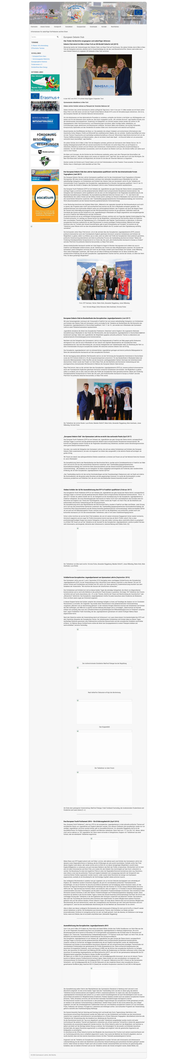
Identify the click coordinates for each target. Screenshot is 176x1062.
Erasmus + (45, 96)
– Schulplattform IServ (38, 56)
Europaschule (81, 27)
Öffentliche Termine (37, 48)
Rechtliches (115, 27)
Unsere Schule (45, 27)
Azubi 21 (45, 175)
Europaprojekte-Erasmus (39, 62)
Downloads (93, 27)
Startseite (34, 27)
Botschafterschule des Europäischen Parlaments (45, 122)
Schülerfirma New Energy (39, 67)
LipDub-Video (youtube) (45, 106)
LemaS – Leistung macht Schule (45, 226)
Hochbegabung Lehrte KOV (45, 143)
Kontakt (104, 27)
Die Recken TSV (45, 161)
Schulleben (69, 27)
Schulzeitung (45, 82)
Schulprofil (57, 27)
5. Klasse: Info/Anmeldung (39, 45)
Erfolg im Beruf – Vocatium (45, 204)
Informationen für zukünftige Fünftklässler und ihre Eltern (49, 32)
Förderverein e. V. (36, 64)
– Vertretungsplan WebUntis (40, 59)
